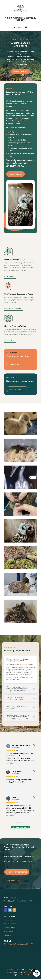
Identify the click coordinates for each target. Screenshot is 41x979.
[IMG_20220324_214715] (20, 434)
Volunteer (7, 936)
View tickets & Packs (12, 309)
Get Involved (13, 881)
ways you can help (17, 389)
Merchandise (8, 932)
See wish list (9, 341)
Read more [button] (10, 763)
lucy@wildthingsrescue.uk (25, 856)
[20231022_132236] (20, 596)
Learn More (14, 364)
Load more (20, 822)
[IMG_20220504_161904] (20, 461)
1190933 (29, 972)
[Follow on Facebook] (5, 910)
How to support (9, 920)
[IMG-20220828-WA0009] (20, 515)
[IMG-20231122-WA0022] (20, 542)
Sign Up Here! (9, 277)
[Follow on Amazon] (14, 910)
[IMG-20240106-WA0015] (20, 569)
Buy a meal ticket (10, 928)
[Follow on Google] (10, 910)
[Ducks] (20, 623)
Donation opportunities (16, 872)
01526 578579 (24, 665)
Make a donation (21, 72)
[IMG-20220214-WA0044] (20, 488)
